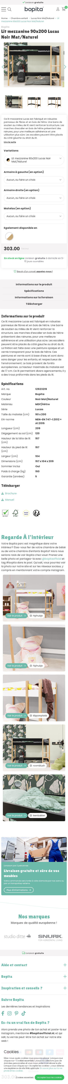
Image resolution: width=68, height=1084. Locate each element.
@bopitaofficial (51, 559)
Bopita (5, 26)
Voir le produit (14, 615)
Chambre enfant (19, 18)
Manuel (9, 500)
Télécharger (34, 304)
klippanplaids (40, 715)
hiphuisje (38, 615)
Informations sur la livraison (34, 297)
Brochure (11, 493)
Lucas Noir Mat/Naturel (42, 18)
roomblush (39, 765)
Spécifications (34, 291)
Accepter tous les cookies (49, 1077)
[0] (63, 9)
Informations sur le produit (34, 284)
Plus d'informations (17, 890)
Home (4, 18)
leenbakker (39, 815)
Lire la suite (10, 142)
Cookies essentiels (25, 1077)
